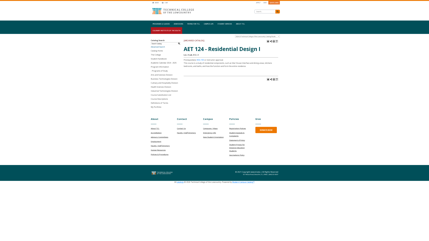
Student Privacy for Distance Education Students (237, 147)
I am (166, 3)
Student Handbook (159, 59)
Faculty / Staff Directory (160, 146)
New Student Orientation (213, 137)
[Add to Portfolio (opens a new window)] (268, 41)
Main (157, 3)
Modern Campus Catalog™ (243, 182)
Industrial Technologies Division (164, 91)
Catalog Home (157, 51)
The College (156, 55)
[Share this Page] (271, 41)
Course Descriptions (159, 99)
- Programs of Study (159, 71)
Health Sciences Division (161, 87)
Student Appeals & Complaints (236, 134)
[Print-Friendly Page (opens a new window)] (274, 41)
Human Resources (158, 150)
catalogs (180, 182)
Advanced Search (158, 47)
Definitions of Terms (159, 103)
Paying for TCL (193, 24)
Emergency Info (209, 133)
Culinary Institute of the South (166, 30)
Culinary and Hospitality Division (164, 83)
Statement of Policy (237, 140)
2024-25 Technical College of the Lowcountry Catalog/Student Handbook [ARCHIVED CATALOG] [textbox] (258, 36)
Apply (258, 3)
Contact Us (181, 128)
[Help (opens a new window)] (276, 41)
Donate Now (266, 130)
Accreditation (156, 133)
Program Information (160, 67)
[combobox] (257, 36)
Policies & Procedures (159, 154)
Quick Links (274, 3)
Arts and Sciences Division (161, 75)
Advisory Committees (159, 137)
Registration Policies (237, 128)
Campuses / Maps (210, 128)
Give (265, 3)
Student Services (225, 24)
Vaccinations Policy (236, 155)
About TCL (240, 24)
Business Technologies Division (164, 79)
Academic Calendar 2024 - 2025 (164, 63)
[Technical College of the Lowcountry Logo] (173, 10)
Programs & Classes (161, 24)
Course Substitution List (161, 95)
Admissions (178, 24)
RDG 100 (200, 60)
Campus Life (208, 24)
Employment (156, 141)
